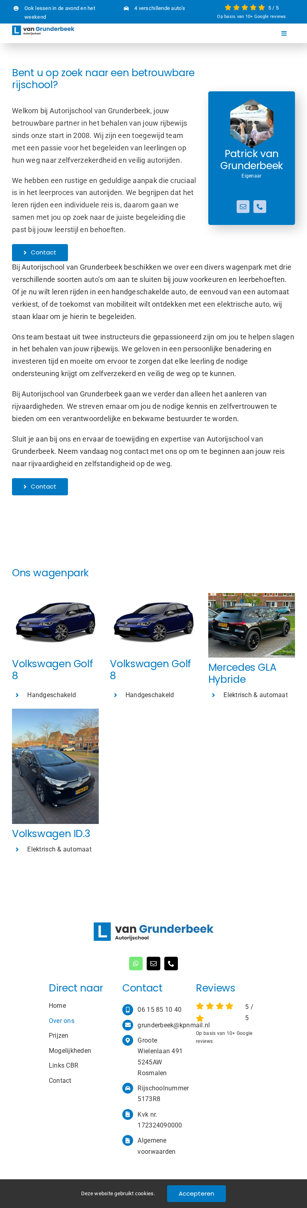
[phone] (259, 206)
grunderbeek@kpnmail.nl (174, 1025)
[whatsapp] (136, 963)
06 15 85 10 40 (159, 1009)
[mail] (243, 206)
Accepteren (196, 1193)
